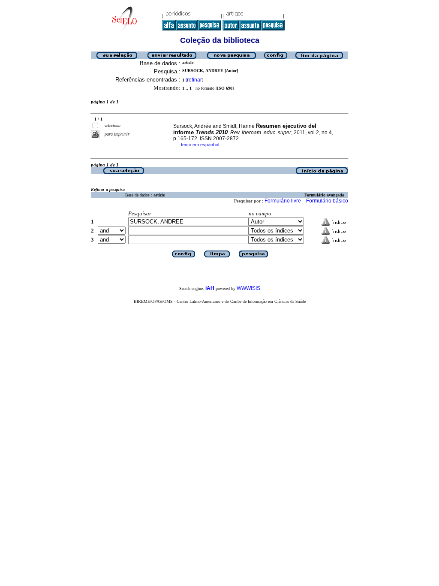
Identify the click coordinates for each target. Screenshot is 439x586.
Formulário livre (283, 201)
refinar (194, 80)
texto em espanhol (200, 144)
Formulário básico (327, 201)
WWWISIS (248, 288)
